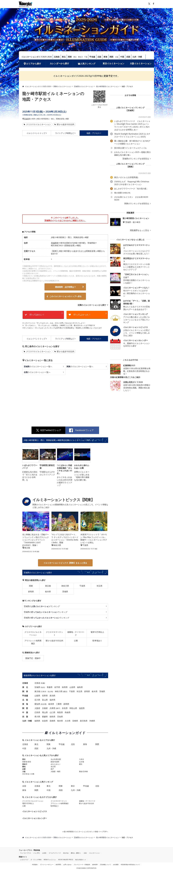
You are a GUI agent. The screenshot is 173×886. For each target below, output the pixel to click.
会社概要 (116, 864)
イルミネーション (94, 853)
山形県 (72, 687)
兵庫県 (52, 708)
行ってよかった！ (90, 314)
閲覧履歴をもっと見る (139, 230)
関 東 (25, 691)
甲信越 (92, 56)
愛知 (24, 766)
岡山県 (45, 712)
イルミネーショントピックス (34, 811)
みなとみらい (55, 764)
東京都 (48, 586)
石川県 (37, 699)
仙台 (42, 687)
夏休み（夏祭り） (76, 853)
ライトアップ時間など (64, 133)
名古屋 (43, 704)
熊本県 (60, 720)
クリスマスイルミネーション (38, 124)
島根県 (67, 712)
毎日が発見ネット (80, 860)
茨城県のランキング (42, 606)
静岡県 (66, 704)
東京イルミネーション (113, 63)
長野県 (45, 695)
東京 (75, 57)
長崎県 (52, 720)
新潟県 (52, 695)
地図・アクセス (93, 133)
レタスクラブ (24, 860)
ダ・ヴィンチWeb (36, 860)
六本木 (43, 691)
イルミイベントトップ (35, 133)
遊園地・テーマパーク (75, 633)
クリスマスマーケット (54, 633)
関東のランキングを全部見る (136, 203)
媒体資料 (95, 864)
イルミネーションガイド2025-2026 (36, 56)
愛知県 (37, 704)
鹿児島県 (83, 720)
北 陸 (25, 699)
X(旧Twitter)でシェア (50, 430)
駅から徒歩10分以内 (65, 124)
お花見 (44, 853)
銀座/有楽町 (55, 762)
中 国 (25, 712)
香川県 (37, 716)
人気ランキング (87, 63)
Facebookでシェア (84, 430)
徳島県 (52, 716)
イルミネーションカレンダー (34, 818)
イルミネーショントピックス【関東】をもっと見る (65, 562)
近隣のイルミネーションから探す (92, 305)
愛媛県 (45, 716)
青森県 (49, 687)
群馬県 (31, 591)
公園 (76, 640)
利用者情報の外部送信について (130, 864)
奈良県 (65, 708)
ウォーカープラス (25, 853)
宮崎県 (75, 720)
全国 (24, 786)
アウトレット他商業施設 (32, 642)
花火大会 (66, 853)
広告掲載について (105, 864)
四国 (128, 56)
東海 (105, 56)
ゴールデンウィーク (55, 853)
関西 (111, 56)
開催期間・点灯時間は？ (65, 287)
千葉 (85, 57)
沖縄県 (92, 720)
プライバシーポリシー (46, 864)
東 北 (25, 687)
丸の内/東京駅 (56, 759)
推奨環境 (58, 864)
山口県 (52, 712)
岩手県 (57, 687)
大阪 (116, 57)
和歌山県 (73, 708)
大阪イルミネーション (141, 63)
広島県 (37, 712)
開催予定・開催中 (33, 658)
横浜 (65, 691)
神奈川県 (65, 586)
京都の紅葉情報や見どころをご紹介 (125, 377)
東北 (64, 56)
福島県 (80, 687)
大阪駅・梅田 (55, 771)
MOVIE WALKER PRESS (65, 860)
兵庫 (24, 769)
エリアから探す (33, 63)
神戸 (58, 708)
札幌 (42, 683)
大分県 (67, 720)
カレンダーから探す (59, 63)
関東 (70, 56)
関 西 (25, 708)
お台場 (81, 762)
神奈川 (80, 57)
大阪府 (37, 708)
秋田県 (65, 687)
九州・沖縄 (137, 56)
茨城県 (26, 119)
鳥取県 (60, 712)
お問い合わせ (67, 864)
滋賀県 (82, 708)
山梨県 (37, 695)
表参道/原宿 (26, 762)
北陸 (99, 56)
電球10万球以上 (97, 632)
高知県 (60, 716)
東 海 (25, 704)
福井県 (52, 699)
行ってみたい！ (46, 314)
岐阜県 (51, 704)
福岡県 (37, 720)
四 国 (25, 716)
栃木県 (48, 591)
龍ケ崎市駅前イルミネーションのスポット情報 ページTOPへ (86, 831)
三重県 (59, 704)
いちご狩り (36, 853)
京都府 (45, 708)
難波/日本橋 (83, 771)
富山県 (45, 699)
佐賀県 (45, 720)
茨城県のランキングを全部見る (135, 159)
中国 (122, 56)
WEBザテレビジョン (50, 860)
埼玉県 (99, 586)
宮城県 (37, 687)
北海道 (57, 56)
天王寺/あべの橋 (28, 774)
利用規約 (35, 864)
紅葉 (85, 853)
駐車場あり (97, 640)
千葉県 (82, 586)
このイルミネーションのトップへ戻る (65, 296)
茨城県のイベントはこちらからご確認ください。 (65, 220)
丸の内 (50, 691)
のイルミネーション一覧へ (38, 366)
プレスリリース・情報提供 (82, 864)
